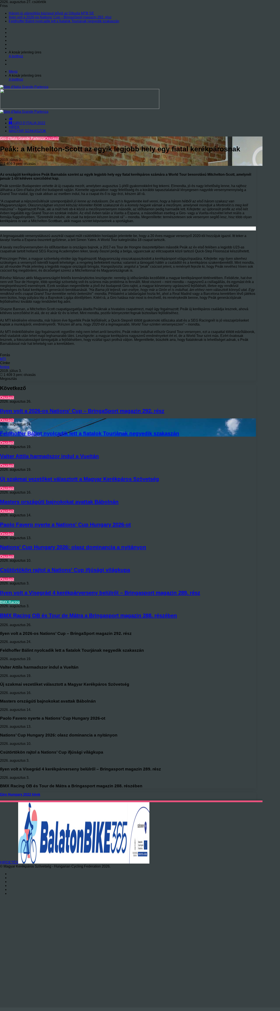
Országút (52, 138)
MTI (3, 359)
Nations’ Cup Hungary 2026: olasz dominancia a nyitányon (73, 547)
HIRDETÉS (9, 862)
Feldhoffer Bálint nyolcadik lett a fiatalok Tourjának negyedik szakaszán (64, 21)
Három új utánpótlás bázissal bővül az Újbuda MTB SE (51, 13)
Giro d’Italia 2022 (28, 123)
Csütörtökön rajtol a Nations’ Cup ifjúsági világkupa (65, 570)
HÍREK (14, 127)
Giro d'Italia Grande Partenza (22, 138)
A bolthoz (16, 56)
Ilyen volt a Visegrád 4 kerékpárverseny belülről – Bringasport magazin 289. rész (100, 593)
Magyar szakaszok (27, 131)
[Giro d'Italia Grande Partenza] (24, 87)
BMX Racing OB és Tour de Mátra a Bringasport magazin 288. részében (88, 615)
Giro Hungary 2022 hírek (20, 794)
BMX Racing (10, 602)
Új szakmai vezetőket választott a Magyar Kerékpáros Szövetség (79, 479)
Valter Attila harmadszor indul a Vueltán (49, 456)
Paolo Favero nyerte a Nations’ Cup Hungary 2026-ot (65, 525)
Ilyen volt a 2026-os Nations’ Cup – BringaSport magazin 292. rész (60, 17)
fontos (4, 367)
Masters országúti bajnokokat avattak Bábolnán (59, 502)
